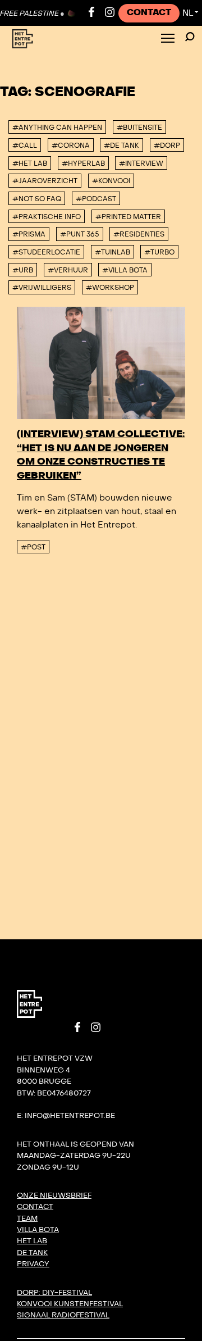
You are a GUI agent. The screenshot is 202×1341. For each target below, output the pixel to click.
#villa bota (125, 270)
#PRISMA (28, 234)
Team (27, 1218)
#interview (141, 163)
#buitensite (139, 127)
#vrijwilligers (41, 288)
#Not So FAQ (36, 199)
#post (33, 547)
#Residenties (138, 234)
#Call (24, 145)
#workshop (110, 288)
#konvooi (111, 181)
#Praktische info (46, 217)
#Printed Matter (128, 217)
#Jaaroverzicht (44, 181)
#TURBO (159, 252)
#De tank (121, 145)
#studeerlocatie (46, 252)
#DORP (167, 145)
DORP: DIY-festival (54, 1292)
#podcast (96, 199)
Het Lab (32, 1241)
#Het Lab (29, 163)
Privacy (33, 1264)
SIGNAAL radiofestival (63, 1315)
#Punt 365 (79, 234)
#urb (22, 270)
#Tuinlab (112, 252)
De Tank (32, 1252)
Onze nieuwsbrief (54, 1195)
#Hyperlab (83, 163)
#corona (71, 145)
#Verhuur (68, 270)
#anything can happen (57, 127)
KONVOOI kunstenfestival (70, 1303)
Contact (149, 12)
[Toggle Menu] (168, 39)
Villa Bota (38, 1229)
